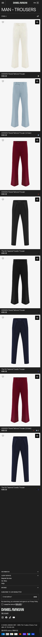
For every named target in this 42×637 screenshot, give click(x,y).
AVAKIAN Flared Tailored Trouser (13, 74)
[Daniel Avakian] (12, 609)
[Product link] (20, 48)
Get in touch (4, 613)
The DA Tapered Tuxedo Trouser (13, 251)
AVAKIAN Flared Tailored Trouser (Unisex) (16, 133)
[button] (2, 3)
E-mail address (7, 597)
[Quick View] (37, 22)
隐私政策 (19, 604)
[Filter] (38, 16)
